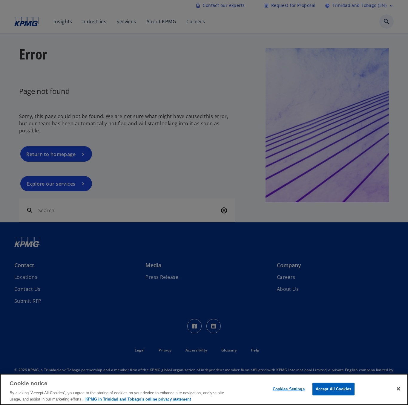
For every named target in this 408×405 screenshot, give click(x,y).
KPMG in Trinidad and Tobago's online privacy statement (138, 399)
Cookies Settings (289, 389)
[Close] (398, 388)
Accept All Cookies (333, 389)
